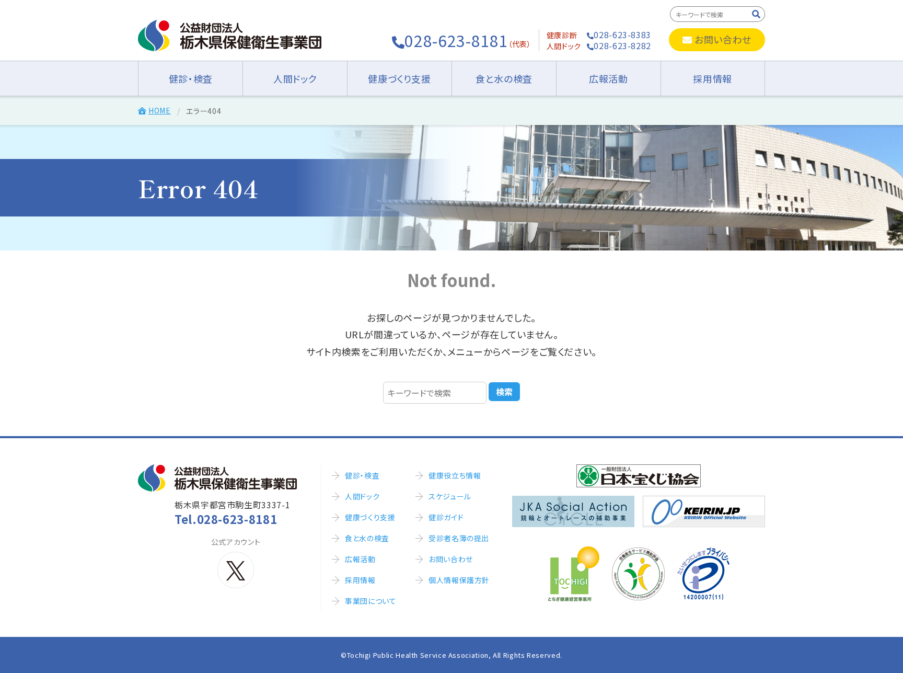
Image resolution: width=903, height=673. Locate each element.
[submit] (756, 14)
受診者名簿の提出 (459, 538)
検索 (504, 391)
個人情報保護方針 (459, 580)
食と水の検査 (504, 78)
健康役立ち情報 (455, 475)
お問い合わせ (722, 39)
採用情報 (712, 78)
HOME (159, 111)
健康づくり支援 (399, 78)
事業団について (370, 601)
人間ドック (295, 78)
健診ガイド (446, 517)
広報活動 (608, 78)
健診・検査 (191, 78)
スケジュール (450, 496)
